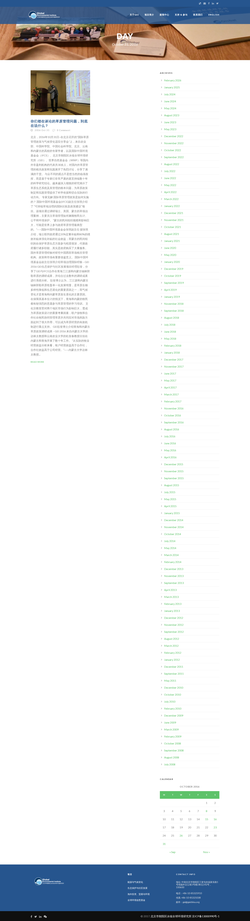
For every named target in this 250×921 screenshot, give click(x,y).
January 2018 (172, 352)
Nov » (206, 852)
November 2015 (174, 471)
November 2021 (174, 219)
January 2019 (172, 296)
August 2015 (171, 485)
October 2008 (172, 743)
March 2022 (171, 199)
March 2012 (171, 645)
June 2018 (170, 331)
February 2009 (172, 736)
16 (215, 819)
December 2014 (173, 520)
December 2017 (173, 359)
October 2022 (172, 150)
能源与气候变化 (135, 882)
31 (164, 843)
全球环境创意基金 (136, 900)
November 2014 (174, 527)
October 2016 (172, 415)
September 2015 (174, 478)
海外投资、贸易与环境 (139, 894)
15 (206, 819)
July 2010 (169, 701)
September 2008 (174, 750)
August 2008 (171, 757)
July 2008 (169, 764)
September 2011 (174, 673)
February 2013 (172, 603)
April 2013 (170, 589)
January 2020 (172, 261)
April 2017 (170, 387)
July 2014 (169, 541)
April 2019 (170, 289)
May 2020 (170, 254)
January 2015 (172, 513)
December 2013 (173, 568)
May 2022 (170, 185)
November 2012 (174, 624)
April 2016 (170, 457)
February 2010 (172, 708)
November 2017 (174, 366)
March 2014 (171, 555)
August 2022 (171, 164)
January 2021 (172, 240)
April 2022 (170, 192)
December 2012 (173, 617)
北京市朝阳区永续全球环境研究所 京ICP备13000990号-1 (185, 916)
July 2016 (169, 436)
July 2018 (169, 324)
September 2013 (174, 582)
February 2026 (172, 80)
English (213, 14)
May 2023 (170, 129)
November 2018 (174, 303)
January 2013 (172, 610)
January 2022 (172, 206)
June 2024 (170, 101)
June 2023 (170, 122)
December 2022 (173, 136)
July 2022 (169, 171)
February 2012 (172, 652)
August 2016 (171, 429)
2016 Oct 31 (42, 130)
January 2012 (172, 659)
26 (181, 835)
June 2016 (170, 443)
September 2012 (174, 631)
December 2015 (173, 464)
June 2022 (170, 178)
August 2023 (171, 115)
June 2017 (170, 373)
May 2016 (170, 450)
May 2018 (170, 338)
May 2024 (170, 108)
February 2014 (172, 561)
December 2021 (173, 213)
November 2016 (174, 408)
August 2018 (171, 317)
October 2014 (172, 534)
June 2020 (170, 247)
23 (215, 827)
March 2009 (171, 729)
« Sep (173, 852)
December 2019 (173, 268)
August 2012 (171, 638)
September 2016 (174, 422)
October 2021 (172, 226)
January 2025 (172, 87)
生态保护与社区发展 (137, 888)
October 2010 (172, 694)
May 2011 (170, 680)
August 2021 (171, 233)
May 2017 (170, 380)
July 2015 (169, 492)
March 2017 (171, 394)
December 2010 (173, 687)
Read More (37, 362)
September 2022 (174, 157)
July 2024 (169, 94)
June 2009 (170, 722)
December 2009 (173, 715)
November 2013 (174, 575)
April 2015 (170, 506)
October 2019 (172, 275)
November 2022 (174, 143)
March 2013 (171, 596)
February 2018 (172, 345)
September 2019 (174, 282)
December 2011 (173, 666)
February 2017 (172, 401)
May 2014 (170, 548)
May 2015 (170, 499)
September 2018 (174, 310)
